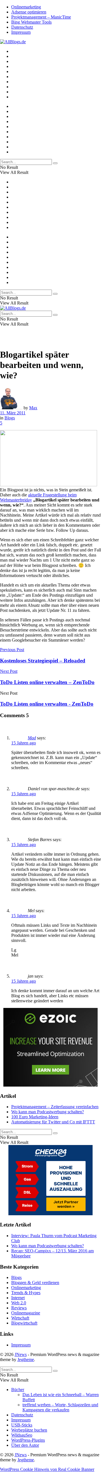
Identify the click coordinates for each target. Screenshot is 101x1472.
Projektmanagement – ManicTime (41, 17)
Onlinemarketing (26, 6)
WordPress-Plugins (28, 1440)
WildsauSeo (21, 1435)
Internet (18, 1297)
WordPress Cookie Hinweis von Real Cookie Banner (47, 1469)
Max (33, 407)
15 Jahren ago (23, 742)
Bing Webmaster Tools (31, 22)
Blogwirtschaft (24, 1323)
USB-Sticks (21, 1425)
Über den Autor (25, 1445)
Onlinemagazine (25, 1312)
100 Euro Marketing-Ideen (34, 1116)
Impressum (21, 32)
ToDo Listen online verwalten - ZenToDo (46, 704)
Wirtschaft (20, 1318)
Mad (32, 737)
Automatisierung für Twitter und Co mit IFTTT (53, 1121)
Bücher (17, 1389)
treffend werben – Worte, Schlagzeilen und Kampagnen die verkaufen (60, 1407)
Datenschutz (22, 27)
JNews (21, 1354)
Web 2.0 (18, 1302)
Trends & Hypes (25, 1292)
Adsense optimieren (28, 12)
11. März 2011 (13, 412)
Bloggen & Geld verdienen (35, 1282)
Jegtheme (25, 1359)
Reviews (19, 1307)
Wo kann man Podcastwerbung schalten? (47, 1111)
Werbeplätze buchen (29, 1430)
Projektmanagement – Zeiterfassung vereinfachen (54, 1106)
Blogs (9, 417)
